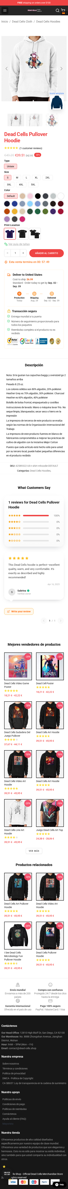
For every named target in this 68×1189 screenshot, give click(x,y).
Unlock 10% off (7, 1173)
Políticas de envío (11, 1099)
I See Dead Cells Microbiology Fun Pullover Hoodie (13, 956)
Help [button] (62, 1184)
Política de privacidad (13, 1073)
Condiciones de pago (13, 1104)
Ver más (34, 851)
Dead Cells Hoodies (48, 21)
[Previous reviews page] (44, 621)
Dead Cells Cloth (22, 21)
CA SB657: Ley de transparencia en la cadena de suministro (34, 1083)
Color (7, 190)
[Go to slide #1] (15, 120)
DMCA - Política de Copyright (17, 1078)
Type (7, 160)
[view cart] (63, 10)
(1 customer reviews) (31, 148)
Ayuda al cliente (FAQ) (14, 1118)
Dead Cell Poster (45, 683)
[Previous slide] (6, 68)
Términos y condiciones (15, 1068)
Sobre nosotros (10, 1063)
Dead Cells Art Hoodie (47, 732)
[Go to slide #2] (34, 120)
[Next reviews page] (61, 621)
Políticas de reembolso (14, 1109)
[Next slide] (61, 68)
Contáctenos (9, 1114)
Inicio (4, 21)
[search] (57, 10)
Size (6, 172)
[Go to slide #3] (52, 120)
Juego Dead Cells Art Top (49, 830)
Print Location (12, 225)
